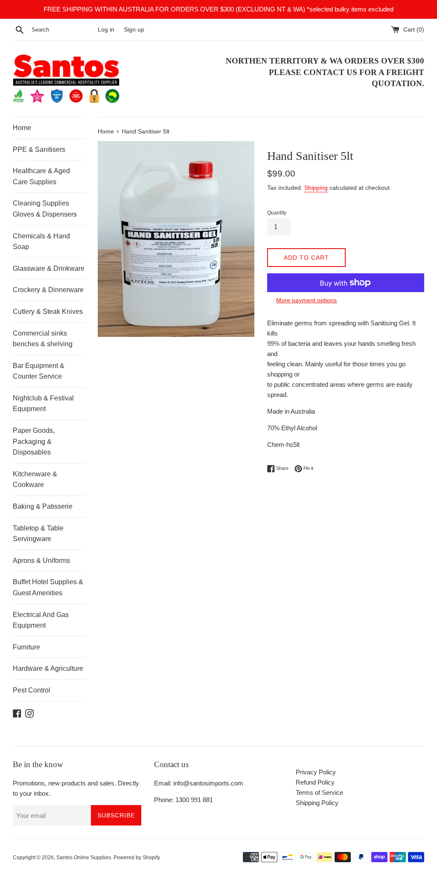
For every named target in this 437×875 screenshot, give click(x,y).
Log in (106, 29)
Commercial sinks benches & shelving (43, 339)
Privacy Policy (316, 772)
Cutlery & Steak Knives (48, 311)
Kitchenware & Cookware (35, 479)
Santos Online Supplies (83, 858)
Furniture (26, 647)
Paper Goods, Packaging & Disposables (34, 441)
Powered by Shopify (137, 858)
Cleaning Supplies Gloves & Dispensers (45, 209)
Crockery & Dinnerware (48, 289)
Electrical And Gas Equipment (41, 620)
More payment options (306, 300)
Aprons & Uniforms (41, 560)
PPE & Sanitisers (39, 149)
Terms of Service (319, 792)
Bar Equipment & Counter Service (38, 371)
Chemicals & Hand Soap (41, 241)
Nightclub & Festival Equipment (43, 403)
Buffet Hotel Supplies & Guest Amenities (48, 587)
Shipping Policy (317, 802)
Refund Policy (315, 782)
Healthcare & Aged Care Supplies (41, 176)
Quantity (276, 213)
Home (22, 127)
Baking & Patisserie (43, 506)
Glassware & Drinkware (48, 268)
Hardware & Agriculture (48, 668)
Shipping (316, 187)
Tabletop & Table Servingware (38, 533)
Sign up (134, 29)
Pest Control (31, 690)
